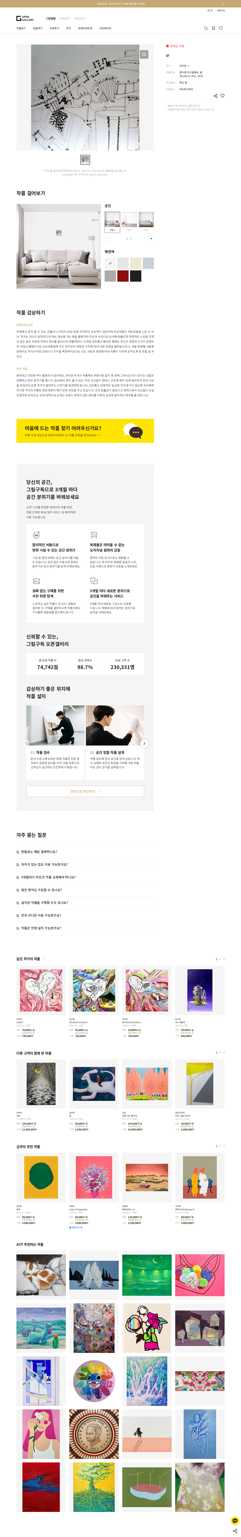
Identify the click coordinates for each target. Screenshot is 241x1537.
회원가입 (221, 10)
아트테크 (65, 18)
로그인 (210, 10)
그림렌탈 (50, 18)
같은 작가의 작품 (28, 958)
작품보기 (21, 28)
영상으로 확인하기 (82, 791)
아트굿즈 (80, 18)
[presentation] (107, 238)
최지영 (182, 66)
